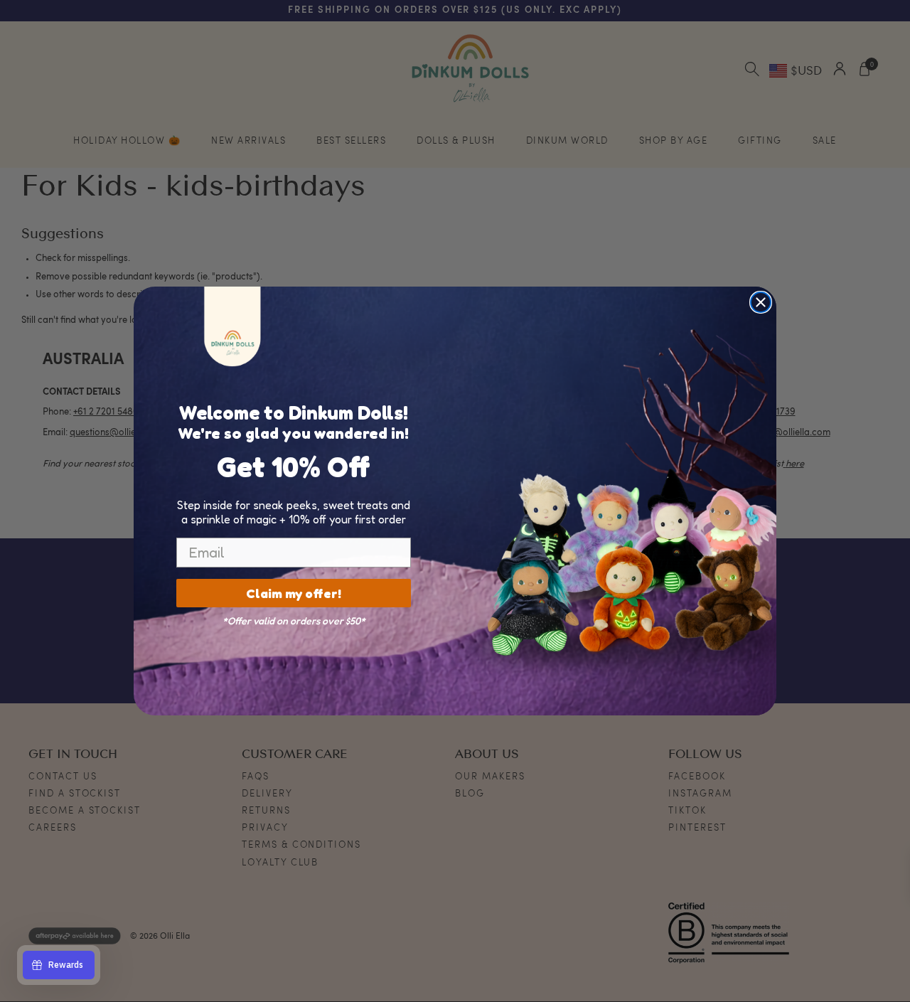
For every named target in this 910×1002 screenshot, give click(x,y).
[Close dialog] (761, 302)
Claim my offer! (293, 593)
